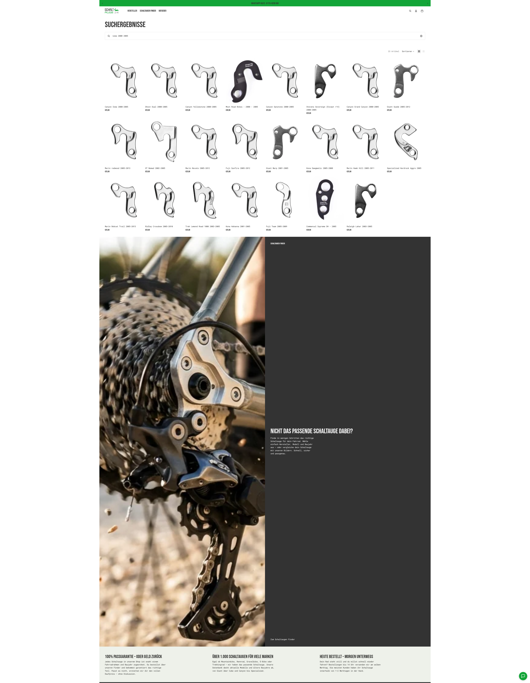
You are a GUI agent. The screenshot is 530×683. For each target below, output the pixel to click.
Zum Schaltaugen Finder (283, 639)
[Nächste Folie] (428, 3)
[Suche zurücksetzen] (421, 36)
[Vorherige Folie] (102, 3)
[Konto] (416, 11)
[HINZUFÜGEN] (138, 99)
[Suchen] (410, 11)
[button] (408, 51)
